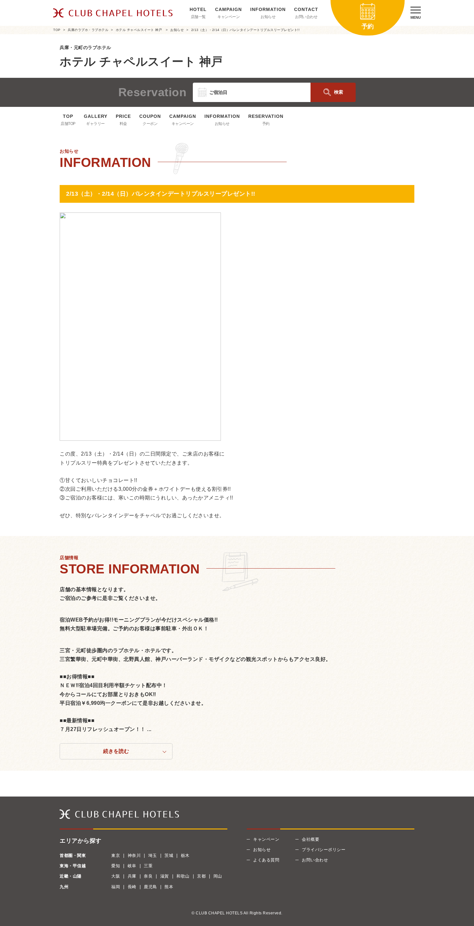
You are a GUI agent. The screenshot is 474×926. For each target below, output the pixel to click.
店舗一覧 (198, 17)
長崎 (132, 886)
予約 (266, 123)
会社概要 (310, 839)
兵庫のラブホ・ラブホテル (88, 30)
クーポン (150, 123)
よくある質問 (266, 860)
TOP (57, 30)
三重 (148, 865)
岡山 (217, 876)
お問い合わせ (306, 17)
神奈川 (134, 855)
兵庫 (132, 876)
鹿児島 (150, 886)
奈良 (148, 876)
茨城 (168, 855)
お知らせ (268, 17)
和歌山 (183, 876)
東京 (115, 855)
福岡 (115, 886)
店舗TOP (68, 123)
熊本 (168, 886)
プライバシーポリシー (323, 849)
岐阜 (132, 865)
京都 (201, 876)
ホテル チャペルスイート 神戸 (139, 30)
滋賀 (164, 876)
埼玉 (152, 855)
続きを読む (116, 751)
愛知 (115, 865)
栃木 (185, 855)
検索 (338, 92)
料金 (123, 123)
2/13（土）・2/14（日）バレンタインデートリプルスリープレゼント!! (245, 30)
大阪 (115, 876)
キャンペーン (228, 17)
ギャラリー (95, 123)
